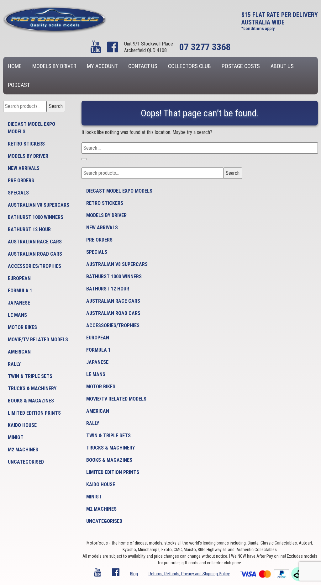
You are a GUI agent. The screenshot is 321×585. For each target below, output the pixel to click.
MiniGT (16, 437)
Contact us (142, 66)
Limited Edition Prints (34, 413)
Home (15, 66)
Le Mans (17, 315)
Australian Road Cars (35, 254)
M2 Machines (23, 450)
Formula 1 (20, 291)
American (19, 352)
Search (56, 106)
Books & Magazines (31, 401)
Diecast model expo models (31, 128)
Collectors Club (189, 66)
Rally (14, 364)
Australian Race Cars (35, 242)
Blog (134, 573)
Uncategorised (26, 462)
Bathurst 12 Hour (29, 229)
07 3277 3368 (205, 46)
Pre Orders (21, 180)
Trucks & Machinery (32, 388)
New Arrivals (23, 168)
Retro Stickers (26, 144)
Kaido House (22, 425)
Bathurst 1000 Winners (35, 217)
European (19, 278)
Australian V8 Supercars (38, 205)
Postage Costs (241, 66)
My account (102, 66)
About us (282, 66)
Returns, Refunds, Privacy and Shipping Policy (189, 573)
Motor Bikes (22, 327)
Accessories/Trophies (34, 266)
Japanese (19, 303)
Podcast (19, 85)
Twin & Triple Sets (30, 376)
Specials (18, 193)
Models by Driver (54, 66)
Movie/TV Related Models (38, 340)
